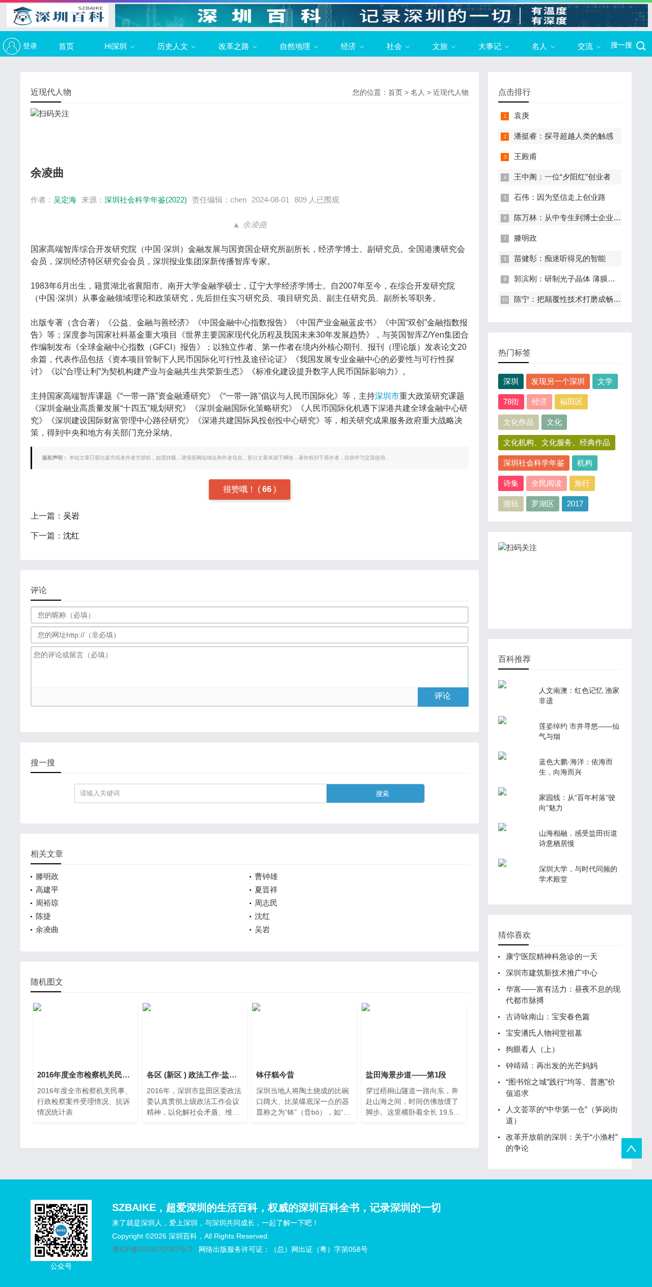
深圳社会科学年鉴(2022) (145, 199)
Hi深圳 (115, 46)
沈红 (71, 535)
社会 (394, 46)
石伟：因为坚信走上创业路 (560, 197)
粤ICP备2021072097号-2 (152, 1249)
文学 (605, 381)
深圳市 (387, 396)
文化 (554, 422)
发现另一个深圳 (558, 381)
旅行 (582, 483)
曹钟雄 (266, 876)
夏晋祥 (266, 889)
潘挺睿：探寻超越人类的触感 (563, 136)
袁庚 (521, 115)
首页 (66, 46)
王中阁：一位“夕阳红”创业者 (562, 176)
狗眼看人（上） (532, 1049)
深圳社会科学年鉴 (533, 462)
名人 (539, 46)
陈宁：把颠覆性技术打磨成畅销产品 (575, 299)
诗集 (511, 483)
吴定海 (64, 199)
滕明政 (47, 876)
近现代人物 (451, 92)
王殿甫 (525, 156)
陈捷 (43, 916)
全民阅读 (546, 483)
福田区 (571, 401)
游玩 (511, 503)
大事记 (489, 46)
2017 (575, 503)
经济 (348, 46)
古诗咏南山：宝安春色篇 (550, 1016)
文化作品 (518, 422)
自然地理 (295, 46)
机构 (584, 462)
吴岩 (71, 515)
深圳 (511, 381)
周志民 (266, 902)
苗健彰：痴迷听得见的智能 (560, 258)
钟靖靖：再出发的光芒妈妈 (551, 1065)
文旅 (440, 46)
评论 (442, 695)
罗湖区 (542, 503)
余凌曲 (47, 929)
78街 (511, 401)
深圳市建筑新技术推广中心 (551, 972)
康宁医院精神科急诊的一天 (551, 956)
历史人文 (172, 46)
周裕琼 (47, 902)
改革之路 (234, 46)
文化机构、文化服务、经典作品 (556, 442)
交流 (585, 46)
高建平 (47, 889)
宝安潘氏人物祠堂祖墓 (544, 1032)
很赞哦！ (240, 489)
